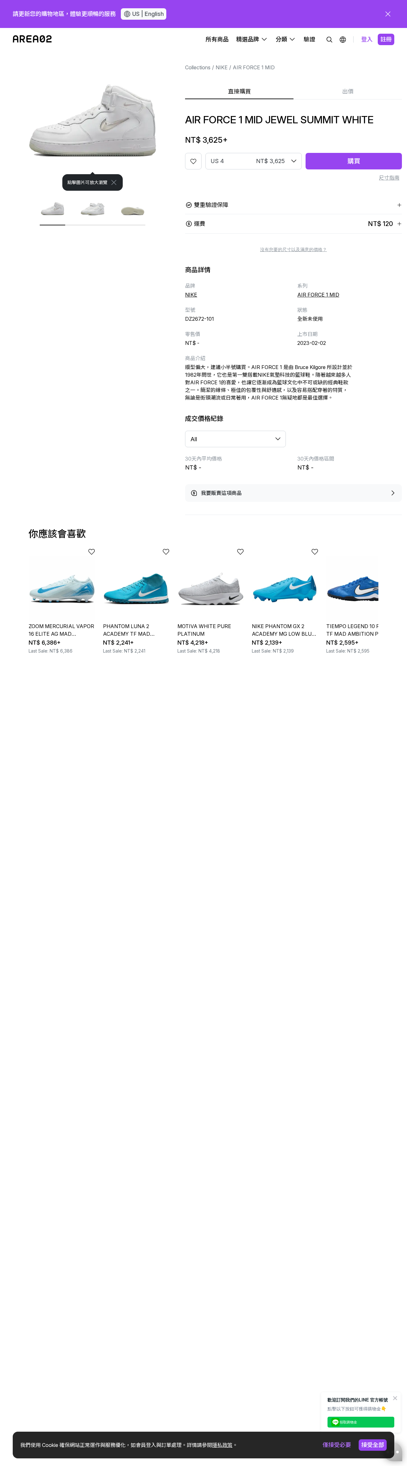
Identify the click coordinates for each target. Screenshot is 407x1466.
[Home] (32, 39)
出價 (348, 91)
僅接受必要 (336, 1445)
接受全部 (372, 1445)
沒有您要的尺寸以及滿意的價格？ (293, 249)
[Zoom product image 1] (92, 121)
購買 (354, 161)
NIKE (222, 67)
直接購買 (239, 91)
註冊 (386, 39)
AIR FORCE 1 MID (254, 67)
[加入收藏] (193, 161)
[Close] (114, 182)
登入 (367, 39)
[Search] (329, 39)
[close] (388, 14)
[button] (342, 39)
